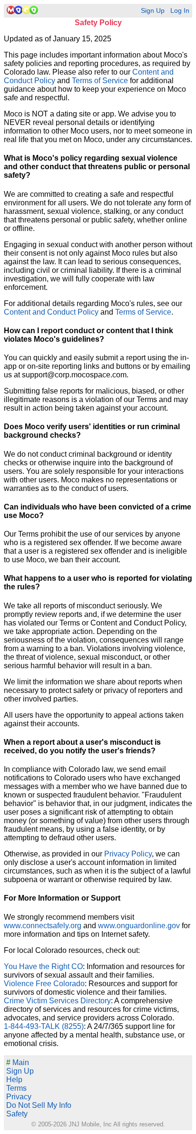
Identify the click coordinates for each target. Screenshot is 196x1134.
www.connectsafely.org (42, 926)
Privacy (18, 1097)
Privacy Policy (128, 854)
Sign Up (153, 10)
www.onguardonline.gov (139, 926)
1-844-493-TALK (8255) (44, 1026)
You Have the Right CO (43, 966)
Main (17, 1062)
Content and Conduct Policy (51, 312)
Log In (179, 10)
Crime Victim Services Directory (57, 1001)
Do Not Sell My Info (38, 1105)
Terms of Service (100, 81)
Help (14, 1080)
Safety (17, 1114)
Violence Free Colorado (44, 984)
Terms (16, 1088)
